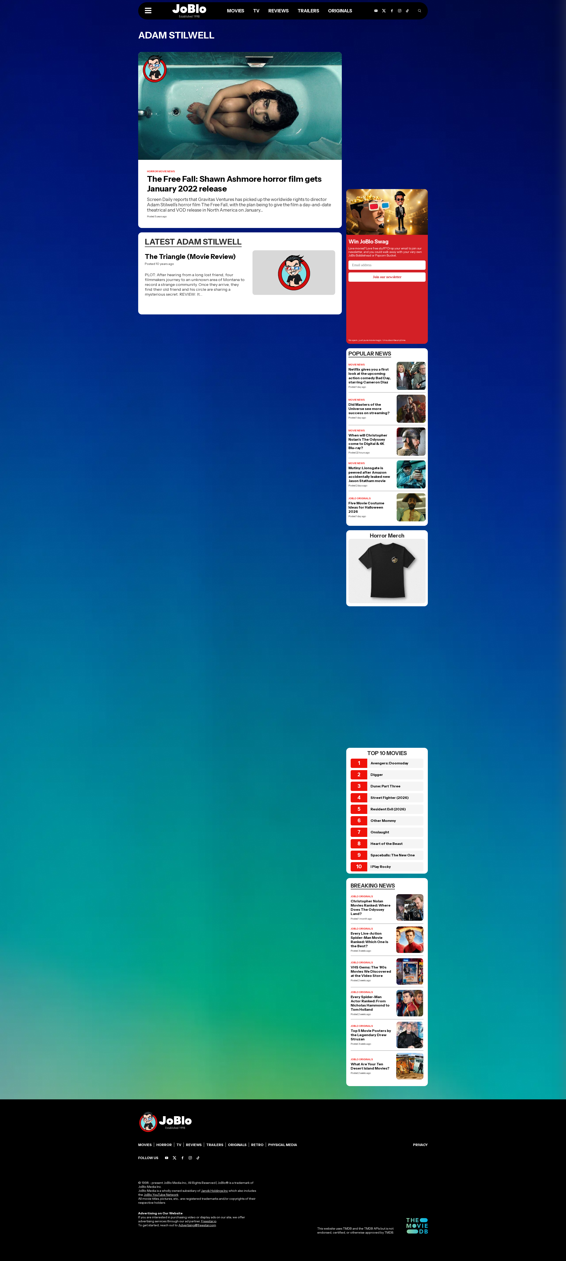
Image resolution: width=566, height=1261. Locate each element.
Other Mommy (383, 820)
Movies (145, 1145)
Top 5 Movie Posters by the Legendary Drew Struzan (371, 1035)
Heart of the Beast (387, 843)
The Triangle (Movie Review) (190, 257)
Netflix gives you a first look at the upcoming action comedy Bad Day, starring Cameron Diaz (369, 375)
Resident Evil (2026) (388, 809)
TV (178, 1145)
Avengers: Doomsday (389, 763)
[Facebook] (182, 1158)
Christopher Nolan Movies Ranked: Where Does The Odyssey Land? (370, 907)
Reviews (194, 1145)
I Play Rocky (381, 866)
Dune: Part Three (385, 786)
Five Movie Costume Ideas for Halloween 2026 (366, 507)
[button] (148, 11)
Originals (237, 1145)
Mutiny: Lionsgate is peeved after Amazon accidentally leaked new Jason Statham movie (369, 474)
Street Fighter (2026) (390, 797)
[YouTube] (166, 1158)
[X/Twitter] (174, 1158)
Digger (377, 774)
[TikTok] (407, 10)
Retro (257, 1145)
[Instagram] (399, 10)
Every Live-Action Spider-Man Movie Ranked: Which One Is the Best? (369, 939)
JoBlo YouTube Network (161, 1195)
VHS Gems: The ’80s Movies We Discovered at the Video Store (371, 971)
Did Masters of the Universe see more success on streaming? (369, 408)
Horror (164, 1145)
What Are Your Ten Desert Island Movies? (370, 1066)
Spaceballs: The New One (393, 855)
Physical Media (282, 1145)
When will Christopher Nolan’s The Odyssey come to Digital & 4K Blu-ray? (367, 441)
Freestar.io (208, 1221)
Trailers (214, 1145)
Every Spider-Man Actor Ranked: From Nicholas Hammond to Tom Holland (370, 1003)
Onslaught (380, 832)
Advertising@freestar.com (197, 1225)
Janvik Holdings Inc (214, 1191)
